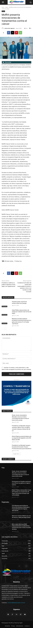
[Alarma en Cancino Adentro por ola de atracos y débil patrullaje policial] (6, 518)
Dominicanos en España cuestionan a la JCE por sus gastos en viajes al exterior (21, 483)
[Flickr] (16, 614)
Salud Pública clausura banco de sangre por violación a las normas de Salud (21, 311)
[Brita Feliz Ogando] (3, 28)
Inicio (3, 7)
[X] (12, 32)
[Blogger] (8, 614)
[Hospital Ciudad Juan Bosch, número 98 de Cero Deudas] (6, 304)
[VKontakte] (24, 614)
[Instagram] (20, 614)
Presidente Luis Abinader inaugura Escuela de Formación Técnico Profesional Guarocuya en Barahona (21, 447)
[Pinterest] (16, 32)
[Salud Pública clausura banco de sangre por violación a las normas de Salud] (6, 312)
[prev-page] (3, 329)
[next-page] (5, 329)
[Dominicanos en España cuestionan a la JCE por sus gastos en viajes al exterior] (6, 484)
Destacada (4, 306)
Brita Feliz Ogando (10, 28)
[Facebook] (8, 32)
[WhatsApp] (20, 32)
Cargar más (16, 454)
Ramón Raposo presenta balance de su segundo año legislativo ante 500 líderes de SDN (21, 438)
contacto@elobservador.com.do (16, 602)
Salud (6, 7)
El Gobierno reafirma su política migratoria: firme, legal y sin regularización (8, 284)
